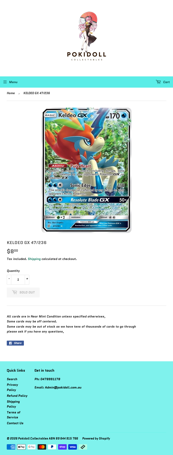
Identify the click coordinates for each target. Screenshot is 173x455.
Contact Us (15, 423)
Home (11, 93)
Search (12, 379)
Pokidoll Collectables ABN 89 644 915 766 (48, 438)
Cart (166, 82)
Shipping (34, 259)
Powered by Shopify (96, 438)
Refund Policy (17, 395)
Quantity (13, 271)
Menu (13, 82)
